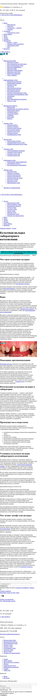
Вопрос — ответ (12, 42)
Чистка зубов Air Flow (14, 141)
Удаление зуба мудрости (14, 152)
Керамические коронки (14, 81)
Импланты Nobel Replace (15, 70)
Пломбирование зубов (14, 134)
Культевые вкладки (6, 364)
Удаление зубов (8, 149)
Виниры (9, 97)
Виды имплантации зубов (15, 65)
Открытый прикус (12, 114)
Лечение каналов (12, 133)
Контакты (7, 48)
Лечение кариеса (12, 125)
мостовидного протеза (22, 284)
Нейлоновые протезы (13, 89)
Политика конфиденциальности (10, 634)
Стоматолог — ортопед (14, 28)
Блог (8, 47)
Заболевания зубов (13, 45)
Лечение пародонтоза (13, 175)
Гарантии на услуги (13, 32)
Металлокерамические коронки (16, 99)
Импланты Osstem (12, 62)
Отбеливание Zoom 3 (13, 163)
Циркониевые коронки (14, 83)
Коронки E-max (12, 85)
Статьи (14, 228)
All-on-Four (10, 86)
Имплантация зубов (10, 61)
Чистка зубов (8, 139)
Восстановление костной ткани (16, 64)
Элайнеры (10, 115)
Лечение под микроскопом (12, 188)
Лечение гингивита (13, 173)
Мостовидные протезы (14, 88)
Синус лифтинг (12, 75)
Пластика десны (12, 181)
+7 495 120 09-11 (5, 15)
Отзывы (6, 39)
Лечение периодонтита (14, 128)
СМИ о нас (7, 670)
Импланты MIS (12, 69)
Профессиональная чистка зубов (17, 144)
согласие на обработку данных (24, 587)
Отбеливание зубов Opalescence (17, 162)
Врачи (5, 23)
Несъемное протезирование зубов (17, 94)
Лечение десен (8, 170)
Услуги (6, 201)
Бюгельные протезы (13, 91)
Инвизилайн (11, 107)
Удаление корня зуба (13, 155)
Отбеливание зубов (10, 160)
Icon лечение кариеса (13, 130)
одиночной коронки (8, 288)
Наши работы (8, 34)
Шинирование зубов (13, 183)
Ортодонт (10, 26)
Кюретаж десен (12, 171)
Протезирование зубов (11, 80)
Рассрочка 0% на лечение (11, 662)
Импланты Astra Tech (13, 72)
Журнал (6, 664)
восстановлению (5, 528)
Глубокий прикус (12, 112)
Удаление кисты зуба (13, 154)
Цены (5, 36)
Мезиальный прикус (13, 110)
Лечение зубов (8, 123)
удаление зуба (19, 381)
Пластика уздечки (12, 179)
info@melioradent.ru (16, 15)
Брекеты (9, 118)
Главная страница (5, 228)
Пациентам (7, 40)
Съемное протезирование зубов (17, 93)
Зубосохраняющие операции (16, 150)
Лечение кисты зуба (13, 131)
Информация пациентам (11, 667)
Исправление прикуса (10, 105)
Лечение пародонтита (14, 176)
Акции (6, 37)
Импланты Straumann (13, 73)
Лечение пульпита (12, 126)
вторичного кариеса (26, 566)
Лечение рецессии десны (15, 178)
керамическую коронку (27, 309)
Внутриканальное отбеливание (16, 165)
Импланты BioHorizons (14, 67)
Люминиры (10, 96)
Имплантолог (11, 24)
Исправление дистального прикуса (18, 109)
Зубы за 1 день (11, 101)
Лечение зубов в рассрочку (15, 44)
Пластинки (10, 117)
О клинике (7, 31)
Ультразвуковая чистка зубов (16, 142)
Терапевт (10, 29)
